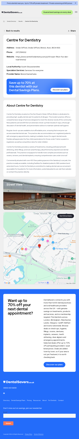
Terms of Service (38, 434)
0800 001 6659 (10, 388)
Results (21, 21)
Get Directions (66, 216)
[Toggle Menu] (76, 12)
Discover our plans (60, 90)
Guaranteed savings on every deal (57, 12)
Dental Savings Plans (18, 400)
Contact (61, 400)
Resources (37, 400)
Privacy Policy (28, 434)
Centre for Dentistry (31, 21)
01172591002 (21, 52)
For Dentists (52, 400)
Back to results (13, 31)
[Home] (12, 12)
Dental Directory (11, 21)
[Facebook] (4, 393)
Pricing (29, 400)
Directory (6, 400)
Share (73, 31)
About (44, 400)
